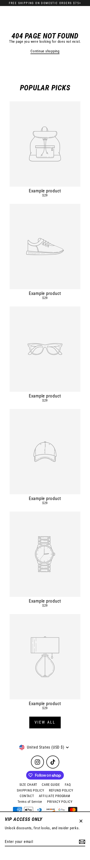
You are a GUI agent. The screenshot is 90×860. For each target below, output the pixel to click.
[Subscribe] (81, 841)
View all (45, 722)
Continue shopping (45, 51)
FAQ (68, 785)
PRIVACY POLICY (59, 802)
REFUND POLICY (61, 790)
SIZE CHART (28, 785)
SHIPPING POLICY (30, 790)
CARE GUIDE (51, 785)
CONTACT (27, 796)
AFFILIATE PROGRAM (54, 796)
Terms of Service (30, 802)
